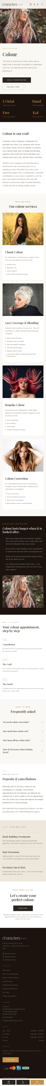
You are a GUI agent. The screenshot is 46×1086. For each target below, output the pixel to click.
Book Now (23, 908)
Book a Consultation (16, 80)
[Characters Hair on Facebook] (34, 4)
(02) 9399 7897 (8, 1017)
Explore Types (13, 87)
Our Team (6, 992)
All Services (6, 970)
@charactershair (10, 953)
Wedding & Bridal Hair (10, 989)
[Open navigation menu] (42, 4)
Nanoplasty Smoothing (10, 985)
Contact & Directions (9, 996)
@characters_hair (10, 960)
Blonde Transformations (11, 977)
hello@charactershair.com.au (12, 1020)
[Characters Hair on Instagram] (31, 4)
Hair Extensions (8, 981)
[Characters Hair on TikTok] (38, 4)
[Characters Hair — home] (12, 4)
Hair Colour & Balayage (10, 974)
